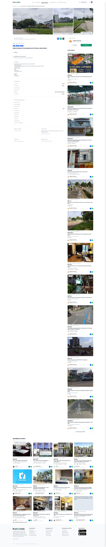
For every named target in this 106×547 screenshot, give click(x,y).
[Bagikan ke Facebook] (58, 39)
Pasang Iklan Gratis (32, 534)
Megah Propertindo (77, 40)
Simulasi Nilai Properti (62, 2)
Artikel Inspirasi (64, 531)
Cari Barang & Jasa (53, 2)
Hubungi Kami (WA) (65, 535)
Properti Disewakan (32, 531)
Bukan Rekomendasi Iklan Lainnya (20, 522)
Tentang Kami (64, 530)
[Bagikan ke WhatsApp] (61, 39)
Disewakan (38, 2)
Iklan (18, 6)
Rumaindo (15, 6)
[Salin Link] (63, 39)
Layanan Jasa (48, 532)
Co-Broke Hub (48, 534)
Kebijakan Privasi (65, 534)
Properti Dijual (31, 530)
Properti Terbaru (44, 2)
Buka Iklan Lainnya (81, 431)
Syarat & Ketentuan (65, 532)
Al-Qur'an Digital (48, 535)
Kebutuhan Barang (49, 531)
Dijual (34, 2)
